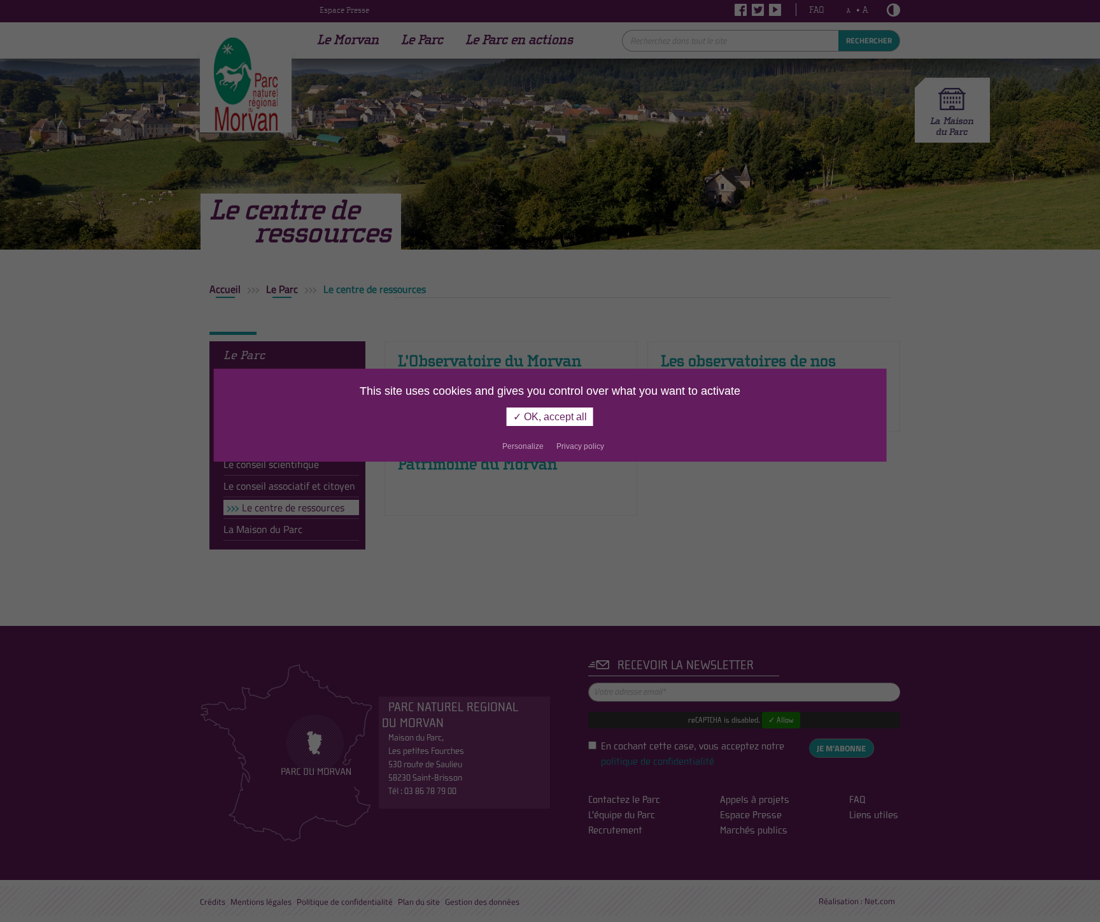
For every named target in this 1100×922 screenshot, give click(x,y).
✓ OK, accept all (550, 416)
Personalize (523, 446)
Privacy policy (580, 446)
